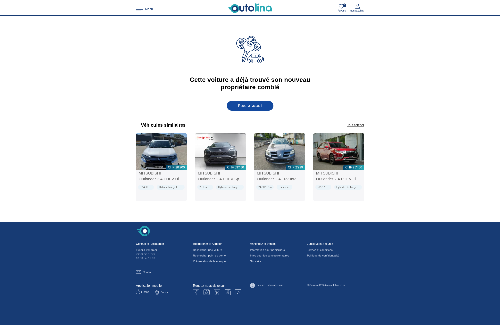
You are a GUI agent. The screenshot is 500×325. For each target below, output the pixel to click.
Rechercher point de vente (209, 255)
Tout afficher (355, 125)
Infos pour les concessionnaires (269, 255)
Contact (147, 272)
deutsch (261, 285)
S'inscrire (255, 261)
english (280, 285)
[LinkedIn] (217, 292)
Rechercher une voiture (207, 249)
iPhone (145, 291)
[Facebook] (196, 292)
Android (165, 292)
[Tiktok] (228, 292)
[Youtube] (207, 292)
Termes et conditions (320, 249)
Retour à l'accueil (250, 105)
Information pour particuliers (267, 249)
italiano (271, 285)
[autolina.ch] (250, 8)
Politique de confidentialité (323, 255)
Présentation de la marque (209, 261)
